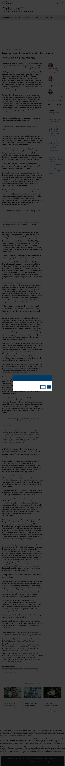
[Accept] (49, 387)
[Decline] (43, 387)
